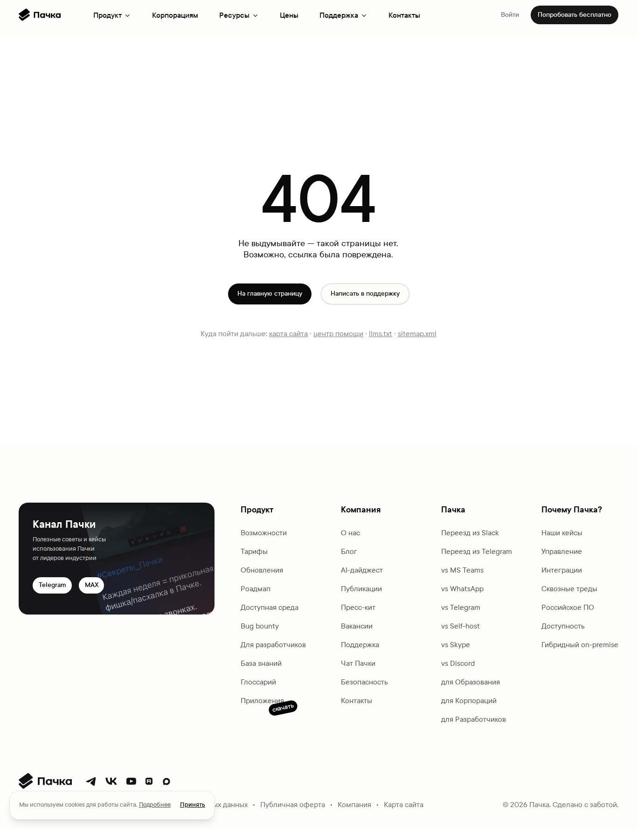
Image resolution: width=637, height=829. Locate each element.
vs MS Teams (462, 570)
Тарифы (254, 551)
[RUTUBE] (148, 781)
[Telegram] (91, 781)
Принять (192, 804)
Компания (354, 804)
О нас (350, 532)
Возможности (264, 532)
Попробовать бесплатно (574, 15)
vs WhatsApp (462, 588)
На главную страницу (269, 293)
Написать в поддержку (365, 293)
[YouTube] (131, 781)
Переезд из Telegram (476, 551)
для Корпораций (469, 700)
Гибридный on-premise (579, 644)
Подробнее (155, 804)
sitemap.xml (417, 333)
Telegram (52, 585)
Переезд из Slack (470, 532)
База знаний (261, 663)
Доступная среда (269, 607)
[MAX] (166, 781)
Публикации (361, 588)
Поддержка (338, 15)
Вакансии (357, 626)
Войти (510, 15)
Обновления (262, 570)
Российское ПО (567, 607)
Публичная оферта (292, 804)
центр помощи (338, 333)
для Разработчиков (473, 719)
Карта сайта (403, 804)
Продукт (107, 15)
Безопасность (364, 681)
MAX (91, 585)
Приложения (262, 701)
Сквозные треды (569, 588)
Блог (349, 551)
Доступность (563, 626)
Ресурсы (234, 15)
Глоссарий (258, 681)
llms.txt (380, 333)
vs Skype (455, 644)
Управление (561, 551)
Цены (289, 15)
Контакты (404, 15)
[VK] (111, 781)
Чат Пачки (358, 663)
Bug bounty (260, 626)
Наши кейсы (561, 532)
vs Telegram (460, 607)
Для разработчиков (273, 644)
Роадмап (255, 588)
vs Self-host (460, 626)
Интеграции (561, 570)
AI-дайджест (362, 570)
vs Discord (458, 663)
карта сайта (288, 333)
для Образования (470, 681)
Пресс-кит (358, 607)
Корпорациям (175, 15)
